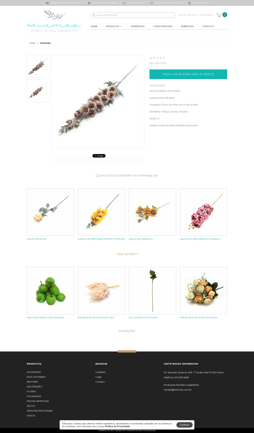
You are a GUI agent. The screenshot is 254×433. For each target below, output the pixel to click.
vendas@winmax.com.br (178, 390)
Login (98, 377)
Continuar (184, 425)
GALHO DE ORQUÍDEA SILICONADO (200, 238)
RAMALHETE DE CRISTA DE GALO (96, 317)
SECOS (31, 406)
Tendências (137, 26)
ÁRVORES (32, 382)
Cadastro (100, 372)
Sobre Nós (187, 26)
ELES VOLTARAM (36, 377)
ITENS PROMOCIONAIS (40, 411)
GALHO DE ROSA (36, 238)
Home (94, 26)
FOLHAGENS (34, 396)
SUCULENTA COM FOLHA (143, 317)
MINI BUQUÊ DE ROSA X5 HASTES (199, 317)
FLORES (31, 391)
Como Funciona (162, 26)
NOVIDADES (34, 372)
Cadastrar (206, 15)
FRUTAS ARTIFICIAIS (38, 401)
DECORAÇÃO (34, 387)
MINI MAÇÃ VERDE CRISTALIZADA (45, 317)
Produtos (112, 26)
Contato (208, 26)
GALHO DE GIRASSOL (141, 238)
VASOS (31, 416)
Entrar (192, 15)
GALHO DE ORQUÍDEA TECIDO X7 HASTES (101, 238)
